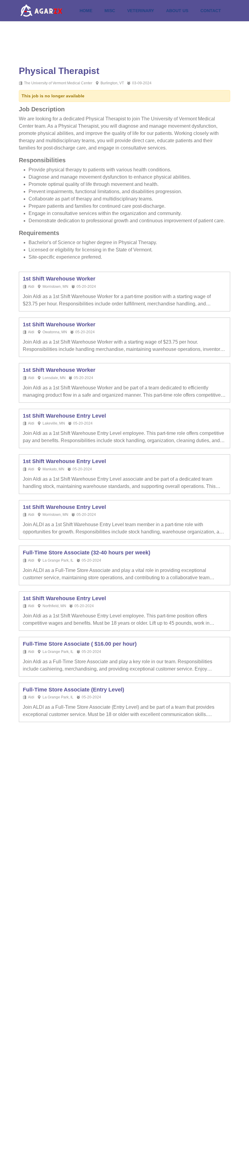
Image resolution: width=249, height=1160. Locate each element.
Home (86, 10)
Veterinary (140, 10)
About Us (177, 10)
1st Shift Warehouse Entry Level (64, 416)
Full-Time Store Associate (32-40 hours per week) (86, 553)
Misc (109, 10)
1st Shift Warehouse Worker (59, 279)
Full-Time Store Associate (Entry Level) (73, 690)
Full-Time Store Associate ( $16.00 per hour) (80, 644)
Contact (210, 10)
